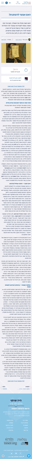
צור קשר (25, 430)
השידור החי (18, 3)
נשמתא (11, 423)
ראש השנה (3, 39)
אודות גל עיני (24, 423)
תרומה (26, 427)
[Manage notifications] (3, 456)
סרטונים (11, 430)
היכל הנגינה (10, 427)
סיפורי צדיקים (9, 425)
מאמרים (25, 425)
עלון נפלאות (10, 420)
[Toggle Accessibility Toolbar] (29, 456)
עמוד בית (25, 420)
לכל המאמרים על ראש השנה (16, 86)
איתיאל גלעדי (18, 39)
